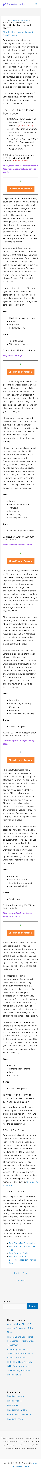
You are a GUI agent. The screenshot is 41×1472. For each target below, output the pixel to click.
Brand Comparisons (16, 1396)
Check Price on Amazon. (20, 188)
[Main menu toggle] (36, 4)
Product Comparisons (17, 1410)
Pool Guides (12, 1405)
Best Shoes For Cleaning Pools (23, 1243)
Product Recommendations (17, 32)
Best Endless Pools (18, 1256)
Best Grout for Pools (18, 1253)
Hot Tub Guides (14, 1401)
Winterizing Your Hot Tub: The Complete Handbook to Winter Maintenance (20, 1353)
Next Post (20, 1280)
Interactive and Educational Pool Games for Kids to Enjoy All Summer (20, 1341)
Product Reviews (15, 1419)
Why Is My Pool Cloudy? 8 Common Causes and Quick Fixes (20, 1328)
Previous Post (20, 1273)
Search (6, 1301)
